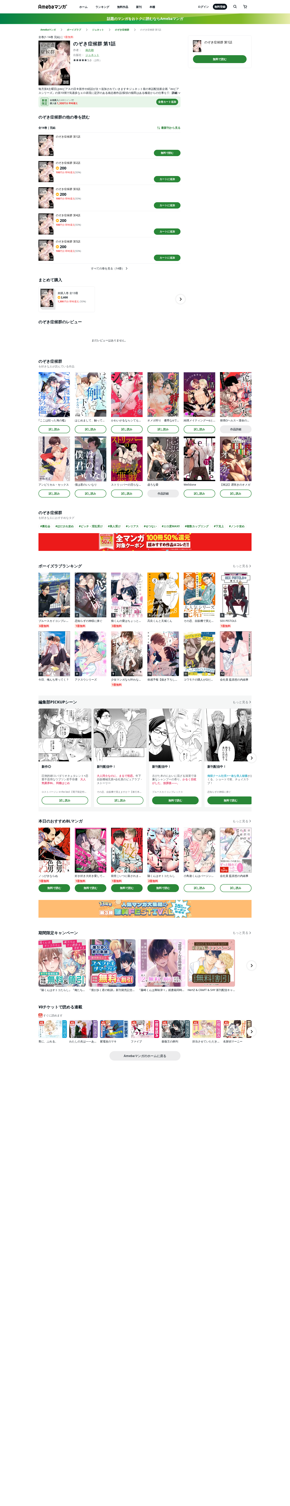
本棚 (152, 7)
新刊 (139, 7)
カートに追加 (167, 179)
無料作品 (122, 7)
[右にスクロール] (180, 299)
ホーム (83, 7)
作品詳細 (235, 429)
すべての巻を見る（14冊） (107, 268)
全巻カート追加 (167, 101)
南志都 (89, 50)
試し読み (54, 429)
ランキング (102, 7)
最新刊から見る (171, 127)
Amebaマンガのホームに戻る (145, 1056)
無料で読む (167, 153)
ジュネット (92, 55)
